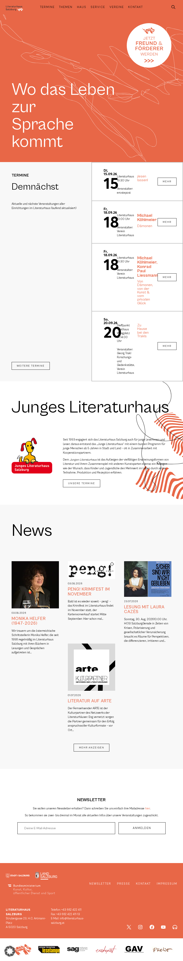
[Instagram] (140, 927)
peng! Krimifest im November (89, 591)
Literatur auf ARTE (90, 701)
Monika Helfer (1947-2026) (29, 621)
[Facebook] (152, 927)
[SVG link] (14, 8)
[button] (10, 951)
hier (147, 808)
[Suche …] (173, 7)
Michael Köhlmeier (147, 217)
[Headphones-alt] (175, 927)
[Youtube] (163, 927)
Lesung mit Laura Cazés (144, 609)
